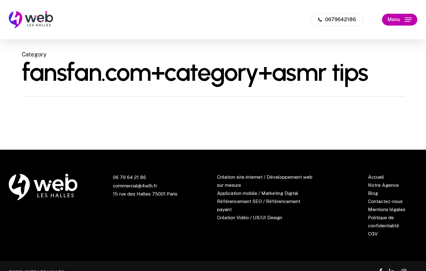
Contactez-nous (385, 201)
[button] (399, 20)
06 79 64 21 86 (129, 177)
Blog (373, 193)
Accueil (376, 177)
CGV (373, 233)
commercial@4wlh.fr (135, 185)
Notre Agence (383, 185)
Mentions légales (386, 209)
